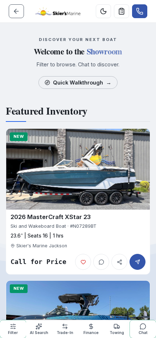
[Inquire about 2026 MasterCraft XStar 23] (137, 262)
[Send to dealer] (121, 11)
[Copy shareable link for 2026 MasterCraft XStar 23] (119, 262)
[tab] (13, 329)
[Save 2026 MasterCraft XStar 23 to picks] (83, 262)
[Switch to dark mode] (103, 11)
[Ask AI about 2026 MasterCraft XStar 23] (101, 262)
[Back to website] (16, 11)
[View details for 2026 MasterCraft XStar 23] (78, 201)
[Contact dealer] (139, 11)
